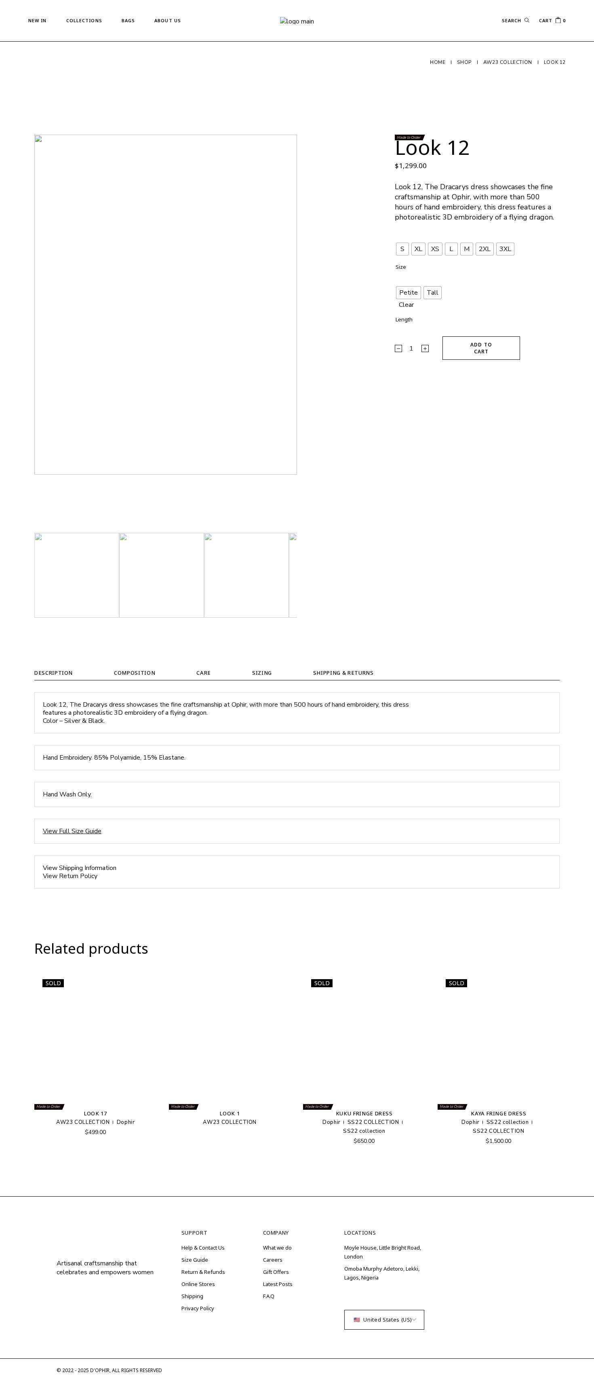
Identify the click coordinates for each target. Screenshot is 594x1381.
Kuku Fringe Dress (364, 1113)
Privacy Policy (197, 1308)
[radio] (402, 249)
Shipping (192, 1296)
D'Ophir (100, 1370)
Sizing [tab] (262, 672)
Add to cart (481, 348)
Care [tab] (203, 672)
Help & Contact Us (203, 1247)
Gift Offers (276, 1271)
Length (404, 319)
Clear (406, 305)
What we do (277, 1247)
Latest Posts (278, 1284)
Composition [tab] (134, 672)
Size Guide (194, 1259)
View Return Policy (70, 876)
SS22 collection (364, 1131)
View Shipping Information (79, 868)
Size (401, 267)
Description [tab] (53, 672)
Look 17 (95, 1113)
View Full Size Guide (72, 831)
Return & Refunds (203, 1271)
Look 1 (230, 1113)
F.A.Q (268, 1296)
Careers (272, 1259)
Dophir (126, 1122)
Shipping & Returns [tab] (343, 672)
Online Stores (198, 1284)
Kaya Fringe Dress (498, 1113)
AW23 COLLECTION (83, 1122)
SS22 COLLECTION (373, 1122)
